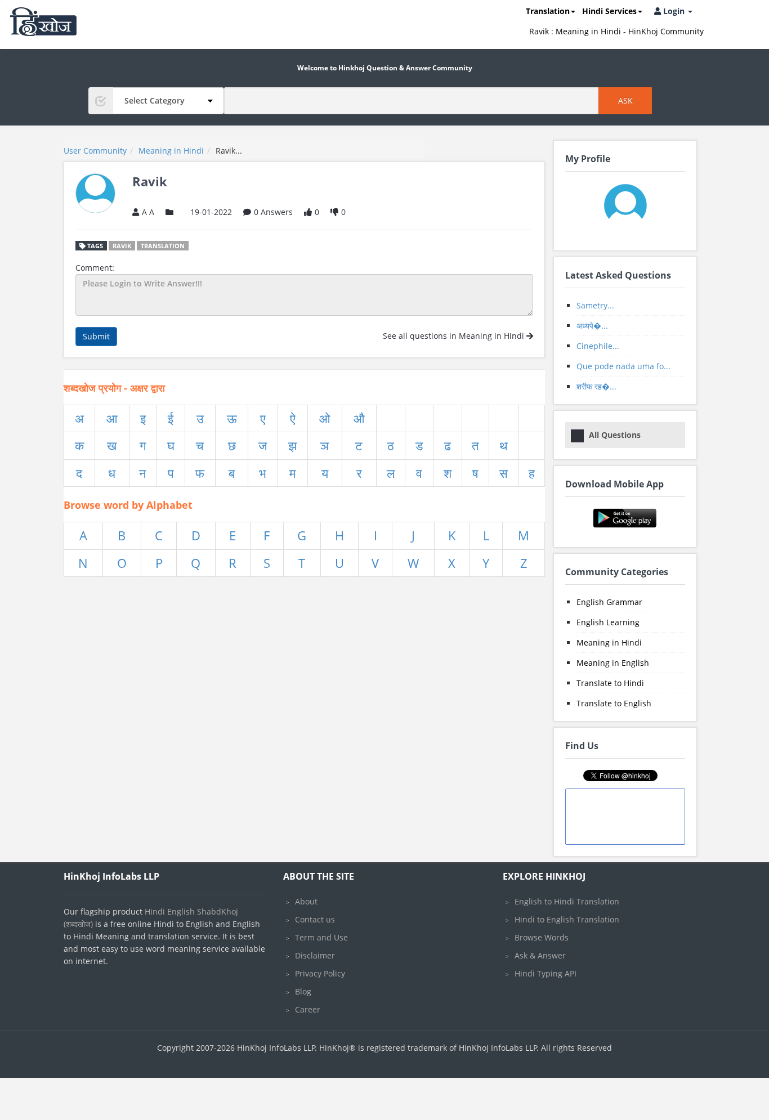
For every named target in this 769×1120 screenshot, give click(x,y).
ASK (625, 100)
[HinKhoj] (43, 21)
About (306, 901)
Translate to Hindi (610, 683)
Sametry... (595, 305)
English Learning (608, 622)
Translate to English (613, 703)
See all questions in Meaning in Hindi (454, 335)
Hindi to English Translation (567, 919)
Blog (303, 991)
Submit (96, 336)
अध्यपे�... (592, 325)
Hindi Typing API (545, 973)
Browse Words (542, 937)
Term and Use (321, 937)
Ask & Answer (540, 955)
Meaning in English (612, 662)
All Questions (615, 434)
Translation (548, 11)
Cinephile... (597, 346)
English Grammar (609, 602)
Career (307, 1009)
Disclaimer (315, 955)
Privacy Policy (320, 973)
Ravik (122, 245)
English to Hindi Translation (567, 901)
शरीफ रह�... (596, 386)
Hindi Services (609, 11)
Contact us (315, 919)
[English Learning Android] (625, 517)
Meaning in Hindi (609, 642)
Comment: (94, 267)
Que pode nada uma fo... (623, 366)
